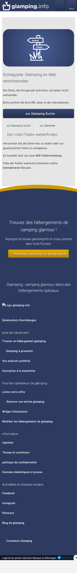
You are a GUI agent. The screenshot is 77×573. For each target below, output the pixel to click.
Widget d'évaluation (14, 411)
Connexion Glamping (19, 541)
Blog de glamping (13, 523)
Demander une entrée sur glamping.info (40, 253)
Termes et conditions (16, 452)
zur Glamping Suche (40, 113)
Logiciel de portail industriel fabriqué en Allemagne (28, 558)
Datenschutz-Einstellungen (19, 320)
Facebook (8, 493)
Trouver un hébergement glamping (24, 341)
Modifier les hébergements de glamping (27, 421)
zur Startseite (47, 125)
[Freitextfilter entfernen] (60, 5)
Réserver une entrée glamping (25, 401)
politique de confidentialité (19, 462)
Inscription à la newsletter (19, 371)
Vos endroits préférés (16, 361)
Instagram (8, 503)
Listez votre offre (13, 392)
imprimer (7, 442)
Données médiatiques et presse (22, 472)
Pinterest (8, 513)
